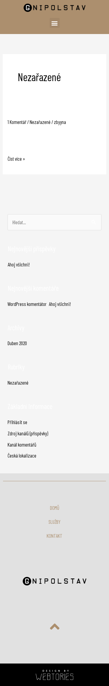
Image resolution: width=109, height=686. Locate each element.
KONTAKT (54, 536)
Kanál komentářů (22, 445)
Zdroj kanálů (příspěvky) (28, 433)
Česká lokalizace (22, 455)
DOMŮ (54, 508)
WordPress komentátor (27, 304)
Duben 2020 (17, 343)
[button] (55, 23)
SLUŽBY (54, 522)
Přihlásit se (17, 422)
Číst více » (16, 158)
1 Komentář (17, 122)
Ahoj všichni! (23, 112)
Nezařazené (40, 122)
